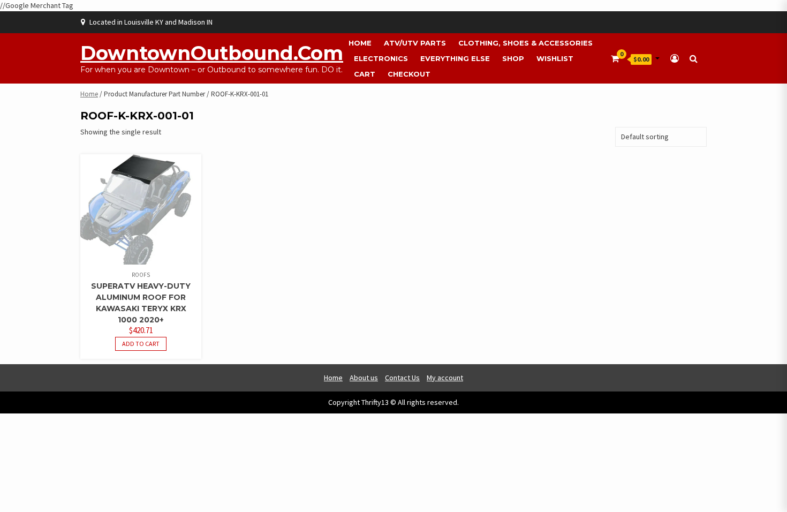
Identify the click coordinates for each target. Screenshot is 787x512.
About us (364, 377)
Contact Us (402, 377)
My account (445, 377)
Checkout (409, 74)
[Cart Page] (615, 58)
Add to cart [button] (141, 344)
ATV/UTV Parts (415, 43)
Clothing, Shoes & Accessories (525, 43)
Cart (364, 74)
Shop (513, 58)
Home (360, 43)
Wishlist (554, 58)
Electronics (381, 58)
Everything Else (455, 58)
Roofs (141, 274)
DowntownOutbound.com (211, 53)
